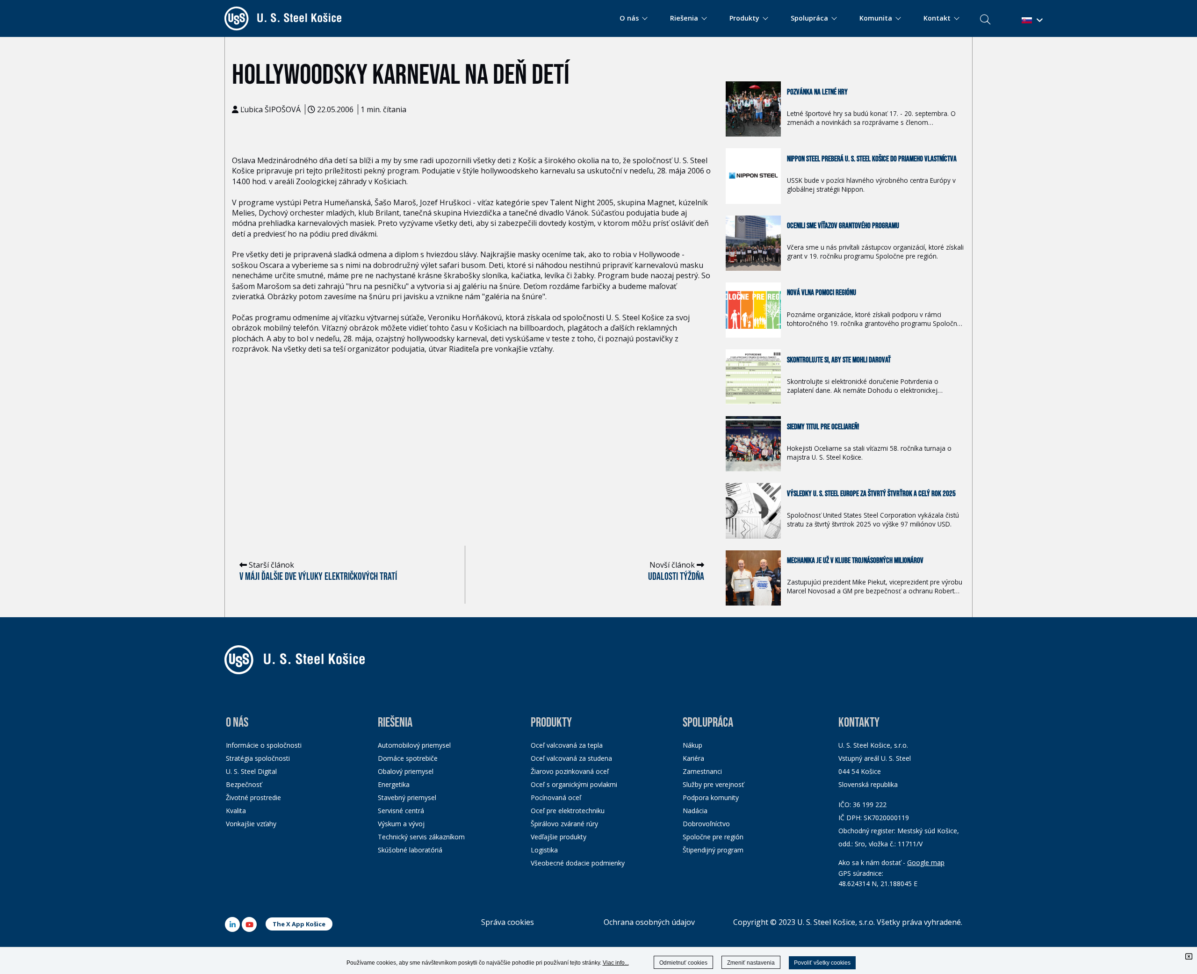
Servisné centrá (401, 810)
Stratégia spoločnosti (258, 758)
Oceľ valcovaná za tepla (567, 745)
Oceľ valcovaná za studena (571, 758)
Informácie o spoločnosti (264, 745)
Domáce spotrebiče (408, 758)
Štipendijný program (713, 849)
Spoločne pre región (713, 836)
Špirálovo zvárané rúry (564, 823)
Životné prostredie (253, 797)
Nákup (692, 745)
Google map (926, 862)
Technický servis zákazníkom (421, 836)
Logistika (544, 849)
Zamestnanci (702, 771)
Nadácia (695, 810)
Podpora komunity (711, 797)
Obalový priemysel (405, 771)
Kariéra (693, 758)
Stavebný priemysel (407, 797)
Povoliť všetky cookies (822, 963)
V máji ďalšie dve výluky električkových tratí (318, 576)
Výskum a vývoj (401, 823)
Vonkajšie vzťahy (251, 823)
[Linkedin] (232, 924)
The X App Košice (299, 924)
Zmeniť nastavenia (751, 963)
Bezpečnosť (244, 784)
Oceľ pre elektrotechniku (568, 810)
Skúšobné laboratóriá (410, 849)
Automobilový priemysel (414, 745)
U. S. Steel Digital (251, 771)
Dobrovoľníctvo (706, 823)
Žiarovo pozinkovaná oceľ (570, 771)
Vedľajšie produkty (558, 836)
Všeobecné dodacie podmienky (578, 863)
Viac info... (616, 963)
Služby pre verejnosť (713, 784)
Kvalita (236, 810)
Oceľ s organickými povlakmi (574, 784)
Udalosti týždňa (676, 576)
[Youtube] (249, 924)
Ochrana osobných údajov (649, 922)
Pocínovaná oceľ (556, 797)
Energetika (394, 784)
